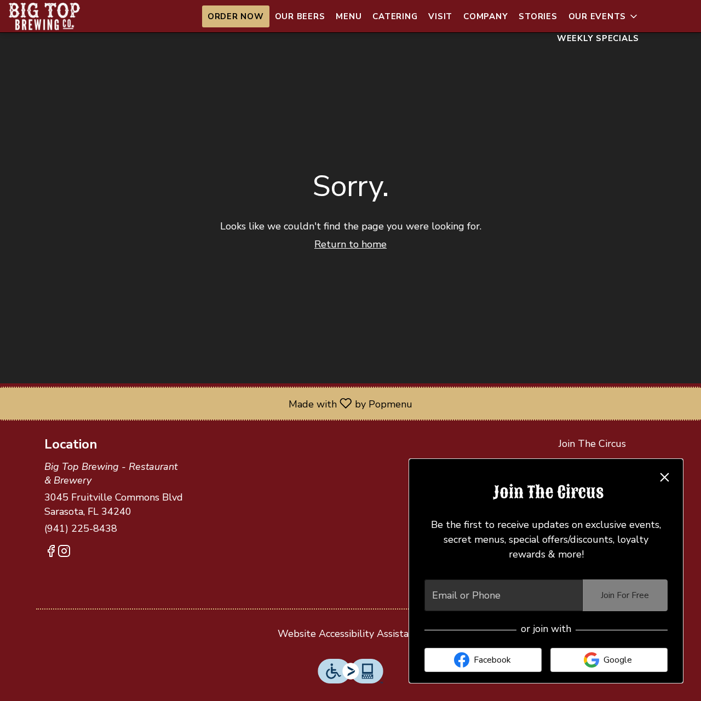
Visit (440, 16)
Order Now (236, 16)
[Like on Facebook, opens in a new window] (51, 553)
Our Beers (300, 16)
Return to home (350, 244)
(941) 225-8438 (80, 528)
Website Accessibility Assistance (351, 633)
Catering (394, 16)
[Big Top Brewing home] (58, 16)
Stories (538, 16)
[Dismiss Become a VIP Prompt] (665, 477)
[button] (604, 16)
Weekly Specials (598, 38)
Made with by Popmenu (210, 403)
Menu (348, 16)
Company (485, 16)
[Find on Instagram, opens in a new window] (64, 553)
